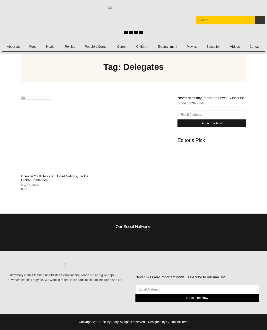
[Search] (260, 20)
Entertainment (167, 46)
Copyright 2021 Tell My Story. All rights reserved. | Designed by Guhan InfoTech (133, 322)
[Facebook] (126, 32)
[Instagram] (131, 32)
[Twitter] (136, 32)
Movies (192, 46)
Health (50, 46)
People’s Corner (96, 46)
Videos (235, 46)
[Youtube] (141, 32)
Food (33, 46)
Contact (254, 46)
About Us (13, 46)
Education (213, 46)
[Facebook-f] (115, 237)
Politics (70, 46)
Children (142, 46)
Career (122, 46)
